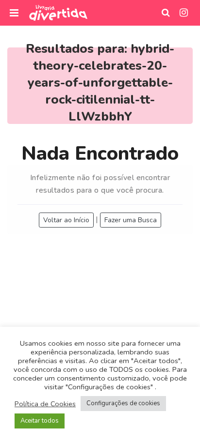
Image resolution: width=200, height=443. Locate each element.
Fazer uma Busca (130, 220)
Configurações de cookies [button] (123, 403)
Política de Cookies (45, 403)
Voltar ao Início (66, 220)
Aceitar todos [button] (39, 420)
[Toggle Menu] (14, 13)
